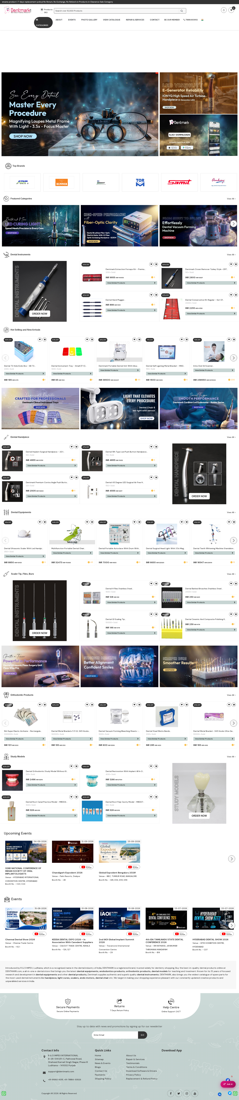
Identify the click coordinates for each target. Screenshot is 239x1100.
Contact (154, 20)
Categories (42, 25)
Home (98, 1055)
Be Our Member (172, 20)
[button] (233, 223)
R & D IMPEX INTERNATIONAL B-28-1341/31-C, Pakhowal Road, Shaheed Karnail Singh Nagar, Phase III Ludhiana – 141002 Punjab (68, 1060)
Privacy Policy (133, 1074)
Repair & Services (135, 20)
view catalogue (111, 20)
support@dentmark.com (61, 1071)
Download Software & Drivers (141, 1070)
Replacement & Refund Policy (141, 1078)
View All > (231, 198)
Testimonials (132, 1063)
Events (72, 20)
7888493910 (191, 20)
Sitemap (99, 1059)
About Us (131, 1055)
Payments (100, 1074)
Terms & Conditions (136, 1067)
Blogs (98, 1067)
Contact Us (101, 1070)
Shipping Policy (103, 1078)
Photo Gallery (89, 20)
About (59, 20)
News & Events (102, 1063)
